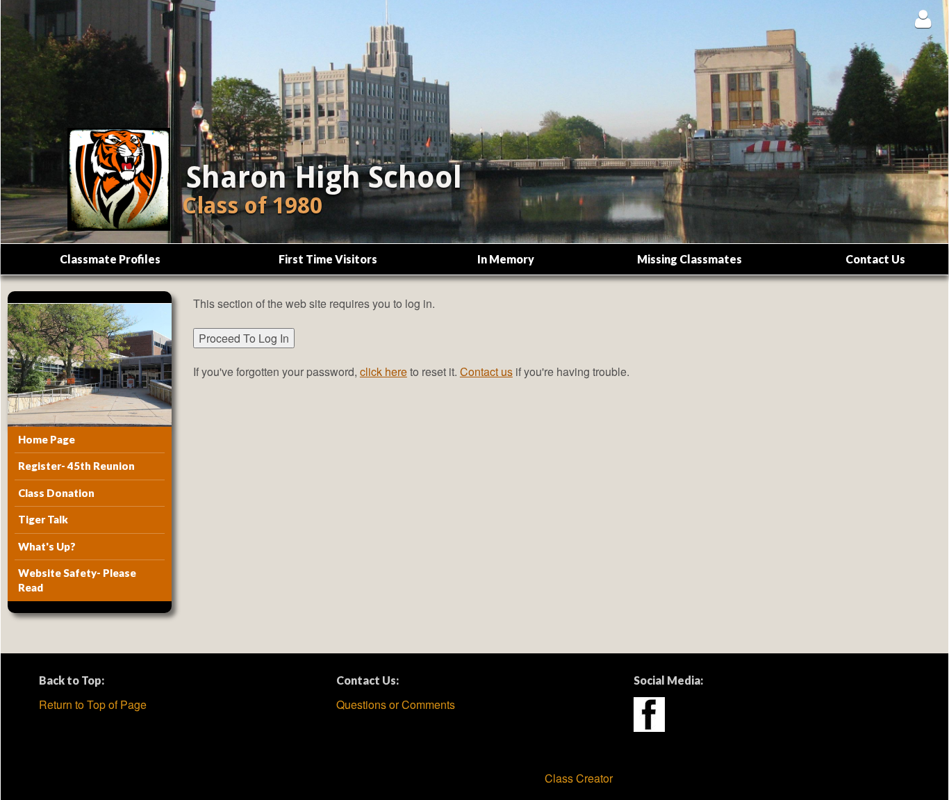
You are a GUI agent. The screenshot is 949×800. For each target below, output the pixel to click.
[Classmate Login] (923, 18)
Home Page (46, 439)
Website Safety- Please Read (77, 580)
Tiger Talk (43, 519)
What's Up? (47, 546)
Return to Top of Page (93, 704)
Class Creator (579, 778)
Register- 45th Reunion (76, 465)
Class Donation (56, 493)
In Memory (505, 259)
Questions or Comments (395, 704)
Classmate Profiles (110, 259)
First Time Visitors (328, 259)
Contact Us (875, 259)
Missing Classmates (689, 259)
